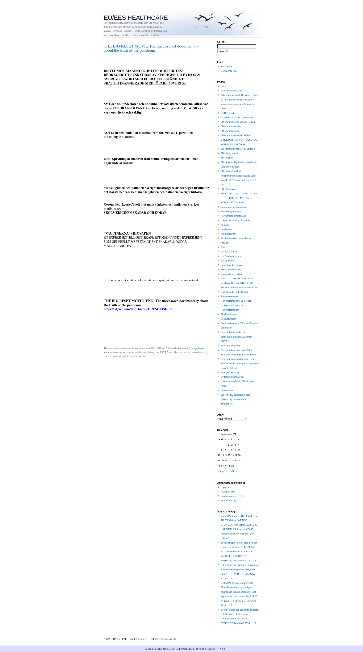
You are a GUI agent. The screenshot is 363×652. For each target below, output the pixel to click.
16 (232, 455)
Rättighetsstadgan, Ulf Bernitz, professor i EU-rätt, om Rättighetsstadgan (236, 305)
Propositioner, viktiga (231, 274)
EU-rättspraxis (228, 189)
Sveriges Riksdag (230, 372)
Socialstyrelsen (228, 319)
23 (232, 460)
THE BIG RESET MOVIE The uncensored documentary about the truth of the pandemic (151, 48)
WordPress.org (228, 500)
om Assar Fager (229, 251)
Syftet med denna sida (232, 377)
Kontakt (225, 225)
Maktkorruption (228, 233)
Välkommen (227, 390)
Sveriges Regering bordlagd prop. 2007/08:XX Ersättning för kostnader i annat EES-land (240, 363)
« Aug (221, 471)
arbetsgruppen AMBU (232, 90)
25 (239, 460)
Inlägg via (228, 491)
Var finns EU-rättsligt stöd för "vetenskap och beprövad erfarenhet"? (235, 399)
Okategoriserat (196, 348)
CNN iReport (227, 113)
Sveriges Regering (230, 345)
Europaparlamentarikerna (234, 207)
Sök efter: (222, 42)
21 (226, 460)
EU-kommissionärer (231, 126)
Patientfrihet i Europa (231, 265)
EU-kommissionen (230, 131)
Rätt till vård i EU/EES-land (234, 292)
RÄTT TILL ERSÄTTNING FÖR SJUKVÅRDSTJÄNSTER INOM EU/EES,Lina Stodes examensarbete (239, 283)
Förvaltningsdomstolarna (233, 216)
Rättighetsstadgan (230, 296)
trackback (121, 356)
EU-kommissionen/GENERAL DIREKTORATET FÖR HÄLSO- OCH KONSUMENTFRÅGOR (240, 140)
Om (223, 247)
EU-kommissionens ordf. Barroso (238, 149)
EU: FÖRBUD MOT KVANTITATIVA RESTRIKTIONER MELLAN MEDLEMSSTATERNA (239, 198)
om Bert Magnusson (231, 256)
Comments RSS (229, 71)
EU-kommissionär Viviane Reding (238, 122)
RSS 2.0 (164, 352)
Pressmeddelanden (231, 269)
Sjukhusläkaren (229, 314)
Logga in (225, 487)
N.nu (222, 648)
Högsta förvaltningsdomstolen (236, 220)
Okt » (234, 471)
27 (222, 466)
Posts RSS (226, 66)
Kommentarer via (232, 496)
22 (229, 460)
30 (232, 466)
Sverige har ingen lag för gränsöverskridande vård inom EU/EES (236, 336)
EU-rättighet (227, 157)
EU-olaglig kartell (229, 153)
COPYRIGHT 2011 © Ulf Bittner (237, 117)
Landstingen (227, 229)
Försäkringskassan (231, 211)
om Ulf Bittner (227, 260)
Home (224, 86)
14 (226, 455)
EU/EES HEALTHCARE (136, 17)
